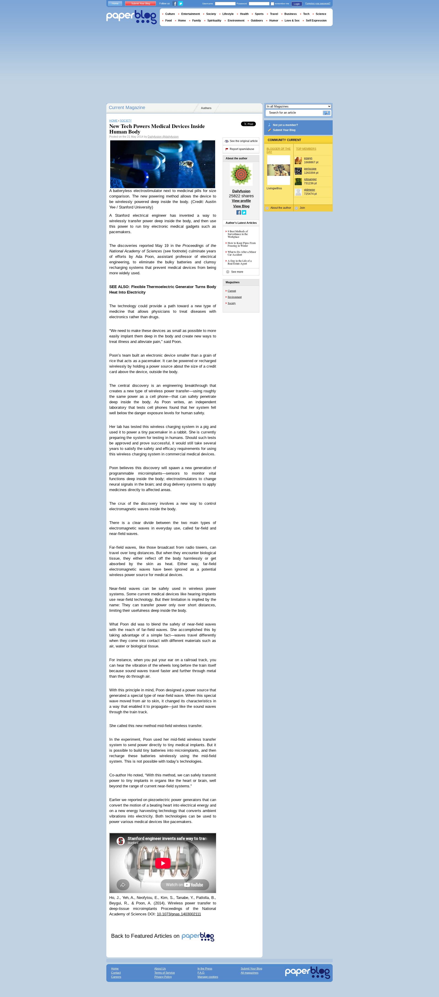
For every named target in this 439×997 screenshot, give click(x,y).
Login (297, 4)
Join (302, 207)
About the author (280, 207)
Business (290, 14)
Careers (116, 976)
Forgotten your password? (317, 3)
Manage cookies (208, 976)
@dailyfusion (170, 136)
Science (321, 14)
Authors (206, 108)
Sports (259, 14)
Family (196, 20)
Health (244, 14)
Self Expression (316, 20)
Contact (116, 972)
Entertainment (190, 14)
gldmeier (309, 189)
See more (237, 271)
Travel (274, 14)
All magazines (249, 972)
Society (232, 303)
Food (168, 20)
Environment (235, 297)
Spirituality (214, 20)
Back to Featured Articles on (146, 936)
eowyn (308, 158)
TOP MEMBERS (306, 148)
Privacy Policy (163, 976)
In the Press (205, 968)
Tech (306, 14)
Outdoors (257, 20)
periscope (310, 168)
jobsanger (310, 179)
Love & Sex (292, 20)
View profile (241, 201)
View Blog (241, 206)
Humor (273, 20)
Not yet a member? (285, 125)
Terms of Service (164, 972)
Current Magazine (127, 107)
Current (232, 290)
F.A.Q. (201, 972)
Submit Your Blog (284, 130)
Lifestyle (228, 14)
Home (115, 3)
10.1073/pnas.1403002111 (179, 914)
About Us (160, 968)
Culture (170, 14)
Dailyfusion (155, 136)
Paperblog (131, 17)
